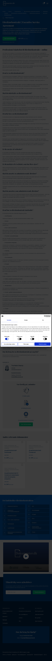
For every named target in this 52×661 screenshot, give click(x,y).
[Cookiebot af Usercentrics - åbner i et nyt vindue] (45, 316)
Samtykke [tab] (9, 320)
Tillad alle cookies (42, 344)
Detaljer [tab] (26, 320)
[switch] (19, 339)
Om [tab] (43, 320)
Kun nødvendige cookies (9, 344)
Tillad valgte (26, 344)
